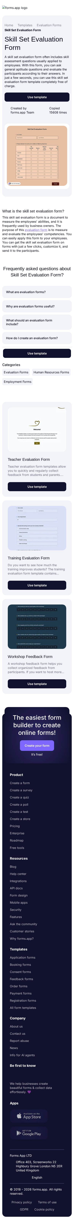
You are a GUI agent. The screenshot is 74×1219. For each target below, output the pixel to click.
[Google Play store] (31, 1133)
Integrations (18, 881)
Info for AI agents (22, 1055)
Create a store (20, 819)
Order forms (18, 986)
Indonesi (37, 1146)
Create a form (20, 783)
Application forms (22, 957)
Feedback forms (21, 979)
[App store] (31, 1116)
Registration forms (23, 1000)
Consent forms (20, 972)
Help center (18, 874)
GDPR (24, 1209)
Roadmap (17, 840)
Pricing (15, 826)
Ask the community (23, 924)
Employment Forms (17, 382)
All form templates (23, 1008)
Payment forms (20, 993)
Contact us (17, 1033)
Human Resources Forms (51, 372)
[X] (30, 1074)
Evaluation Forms (16, 372)
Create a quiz (19, 797)
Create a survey (21, 790)
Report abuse (19, 1041)
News (14, 1048)
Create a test (19, 812)
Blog (13, 867)
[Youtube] (38, 1074)
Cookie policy (44, 1209)
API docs (16, 888)
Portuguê (37, 1153)
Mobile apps (19, 902)
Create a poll (19, 804)
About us (16, 1026)
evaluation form (36, 230)
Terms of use (47, 1202)
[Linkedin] (13, 1074)
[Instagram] (21, 1074)
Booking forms (20, 965)
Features (16, 917)
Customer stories (22, 931)
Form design (19, 895)
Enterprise (17, 833)
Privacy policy (22, 1202)
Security (15, 910)
